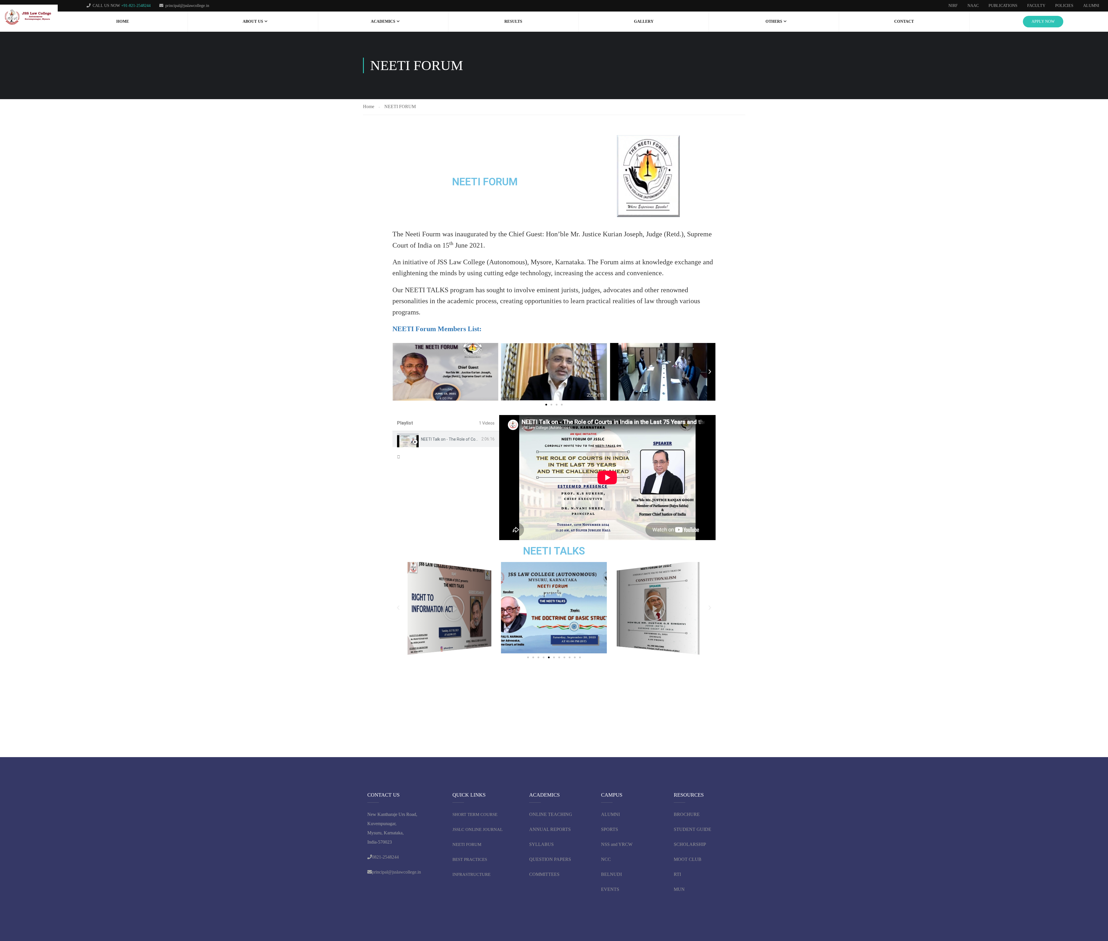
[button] (398, 372)
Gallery (644, 21)
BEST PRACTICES (469, 859)
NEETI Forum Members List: (437, 329)
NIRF (953, 5)
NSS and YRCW (616, 844)
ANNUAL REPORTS (550, 829)
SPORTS (609, 829)
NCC (606, 859)
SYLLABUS (541, 844)
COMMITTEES (545, 874)
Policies (1064, 5)
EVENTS (610, 889)
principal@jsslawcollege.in (187, 5)
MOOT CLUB (687, 859)
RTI (677, 874)
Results (513, 21)
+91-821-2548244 (136, 5)
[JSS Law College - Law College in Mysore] (29, 17)
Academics (383, 21)
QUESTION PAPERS (550, 859)
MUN (679, 889)
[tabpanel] (607, 477)
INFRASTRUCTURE (471, 874)
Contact (904, 21)
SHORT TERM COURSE (474, 814)
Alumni (1091, 5)
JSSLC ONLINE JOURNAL (477, 829)
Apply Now (1043, 21)
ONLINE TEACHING (551, 814)
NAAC (973, 5)
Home (122, 21)
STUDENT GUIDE (692, 829)
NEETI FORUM (466, 844)
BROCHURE (687, 814)
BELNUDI (611, 874)
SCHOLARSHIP (690, 844)
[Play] (449, 607)
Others (774, 21)
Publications (1003, 5)
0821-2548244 (385, 857)
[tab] (445, 439)
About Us (253, 21)
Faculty (1036, 5)
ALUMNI (610, 814)
